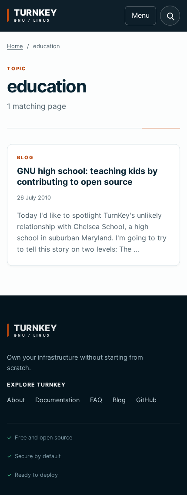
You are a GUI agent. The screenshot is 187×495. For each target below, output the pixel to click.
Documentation (57, 399)
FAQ (96, 399)
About (16, 399)
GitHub (146, 399)
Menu (141, 15)
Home (15, 46)
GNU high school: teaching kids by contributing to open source (87, 176)
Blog (119, 399)
